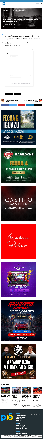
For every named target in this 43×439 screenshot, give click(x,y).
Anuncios (7, 10)
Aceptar (39, 436)
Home (4, 10)
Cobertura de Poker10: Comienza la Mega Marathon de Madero (37, 398)
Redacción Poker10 (8, 26)
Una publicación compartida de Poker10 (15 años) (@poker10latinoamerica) (22, 83)
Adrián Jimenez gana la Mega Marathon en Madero (21, 418)
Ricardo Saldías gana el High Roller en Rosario (21, 427)
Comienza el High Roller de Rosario (5, 396)
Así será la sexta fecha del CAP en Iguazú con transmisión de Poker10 (26, 398)
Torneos (18, 423)
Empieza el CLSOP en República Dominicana (15, 397)
